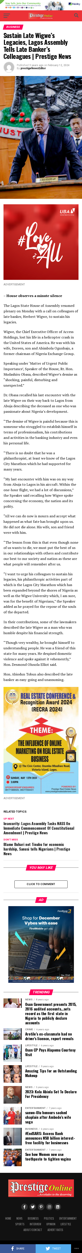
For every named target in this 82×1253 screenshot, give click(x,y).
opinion (50, 1224)
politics (49, 1218)
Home (8, 1218)
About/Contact (32, 1230)
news (19, 1218)
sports (19, 1224)
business (33, 1218)
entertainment (68, 1218)
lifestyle (66, 1224)
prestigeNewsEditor (33, 68)
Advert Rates (55, 1230)
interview (35, 1224)
